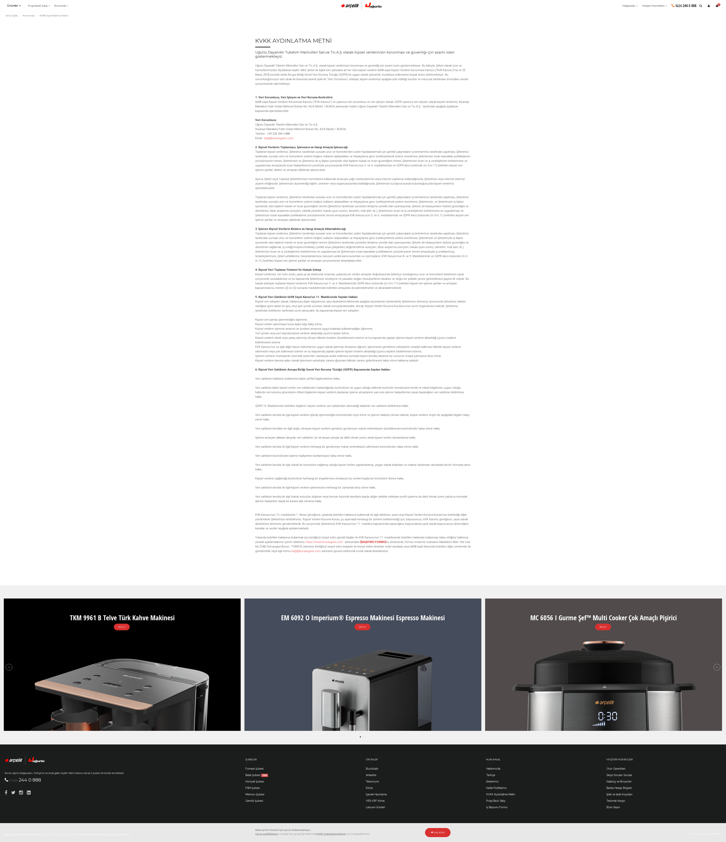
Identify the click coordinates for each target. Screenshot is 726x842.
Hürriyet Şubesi (254, 781)
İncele (121, 627)
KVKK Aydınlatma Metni (54, 15)
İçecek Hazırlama (376, 794)
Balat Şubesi (256, 775)
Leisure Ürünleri (375, 807)
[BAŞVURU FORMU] (373, 542)
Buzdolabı (372, 768)
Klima (369, 787)
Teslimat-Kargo (616, 800)
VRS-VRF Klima (375, 800)
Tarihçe (490, 775)
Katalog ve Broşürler (619, 781)
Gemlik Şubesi (254, 800)
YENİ (264, 775)
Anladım (439, 832)
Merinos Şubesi (254, 794)
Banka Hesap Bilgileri (619, 787)
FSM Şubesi (252, 787)
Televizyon (372, 781)
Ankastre (371, 775)
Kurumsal (60, 5)
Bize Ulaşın (613, 807)
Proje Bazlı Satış (37, 5)
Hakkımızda (493, 768)
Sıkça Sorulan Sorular (619, 775)
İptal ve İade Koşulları (619, 794)
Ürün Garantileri (616, 768)
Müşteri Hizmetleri (653, 5)
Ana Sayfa (12, 15)
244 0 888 (686, 5)
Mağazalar (628, 5)
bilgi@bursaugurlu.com (278, 138)
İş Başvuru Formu (496, 807)
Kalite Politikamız (496, 787)
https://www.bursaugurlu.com (324, 542)
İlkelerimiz (492, 781)
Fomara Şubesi (254, 768)
